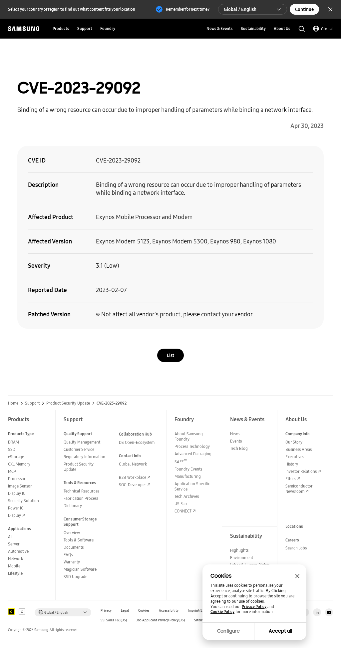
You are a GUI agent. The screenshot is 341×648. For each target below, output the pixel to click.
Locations (294, 526)
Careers (292, 540)
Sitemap (200, 620)
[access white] (22, 611)
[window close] (297, 576)
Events (236, 441)
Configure (228, 631)
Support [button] (84, 28)
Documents (74, 547)
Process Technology (192, 446)
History (291, 464)
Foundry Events (188, 469)
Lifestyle (15, 573)
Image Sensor (20, 486)
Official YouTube (329, 612)
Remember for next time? (187, 9)
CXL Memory (19, 464)
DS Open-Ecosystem (137, 442)
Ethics (290, 479)
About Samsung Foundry (188, 436)
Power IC (15, 508)
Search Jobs (296, 548)
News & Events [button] (219, 28)
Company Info (297, 434)
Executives (294, 457)
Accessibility (168, 610)
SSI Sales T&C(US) (114, 620)
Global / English (240, 9)
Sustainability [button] (253, 28)
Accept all (280, 631)
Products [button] (61, 28)
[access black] (11, 611)
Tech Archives (186, 496)
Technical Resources (81, 491)
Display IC (16, 493)
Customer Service (79, 449)
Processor (17, 479)
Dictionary (73, 505)
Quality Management (82, 442)
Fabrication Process (81, 498)
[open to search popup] (301, 29)
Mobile (14, 566)
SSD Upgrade (75, 576)
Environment (241, 557)
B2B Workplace (132, 477)
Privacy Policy (254, 606)
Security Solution (23, 500)
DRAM (13, 442)
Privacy (106, 610)
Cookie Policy (222, 611)
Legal (125, 610)
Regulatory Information (84, 457)
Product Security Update (68, 403)
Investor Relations (301, 471)
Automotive (18, 551)
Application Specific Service (192, 486)
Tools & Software (79, 540)
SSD (11, 449)
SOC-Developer (132, 484)
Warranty (72, 562)
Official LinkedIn (317, 612)
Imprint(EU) (197, 610)
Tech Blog (239, 448)
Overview (72, 532)
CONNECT (182, 511)
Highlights (239, 550)
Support (32, 403)
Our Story (293, 442)
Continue (304, 9)
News (234, 434)
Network (15, 558)
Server (14, 544)
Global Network (133, 464)
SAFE (180, 462)
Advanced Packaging (192, 454)
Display (14, 515)
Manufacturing (187, 476)
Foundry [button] (107, 28)
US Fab (180, 503)
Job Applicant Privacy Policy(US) (160, 620)
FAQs (68, 554)
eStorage (16, 457)
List (170, 355)
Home (13, 403)
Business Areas (298, 449)
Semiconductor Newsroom (298, 488)
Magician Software (80, 569)
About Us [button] (282, 28)
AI (10, 536)
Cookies (144, 610)
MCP (12, 471)
